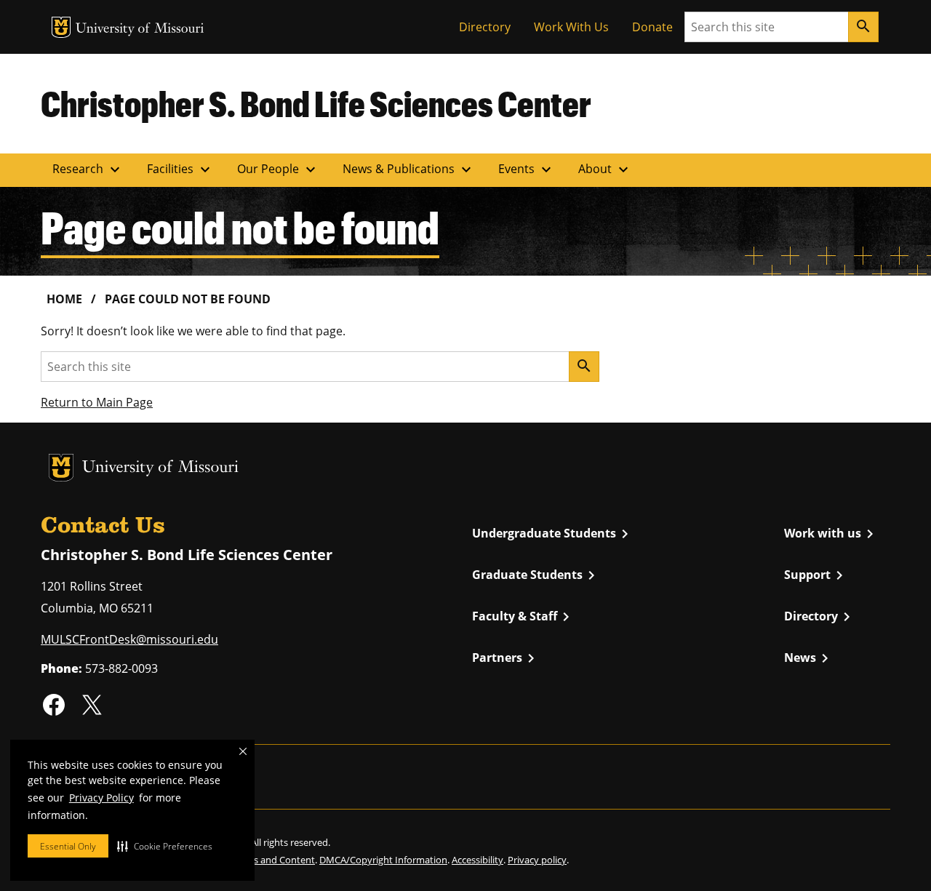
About (605, 169)
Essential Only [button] (68, 846)
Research (88, 169)
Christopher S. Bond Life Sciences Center (316, 103)
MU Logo (61, 27)
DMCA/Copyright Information (383, 859)
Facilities (180, 169)
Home (64, 299)
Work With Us (571, 27)
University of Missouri (140, 29)
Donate (652, 27)
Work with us (831, 534)
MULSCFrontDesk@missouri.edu (129, 639)
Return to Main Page (97, 402)
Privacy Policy (101, 797)
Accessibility (477, 859)
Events (526, 169)
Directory (485, 27)
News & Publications (409, 169)
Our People (278, 169)
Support (816, 575)
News (809, 658)
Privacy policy (537, 859)
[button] (164, 846)
